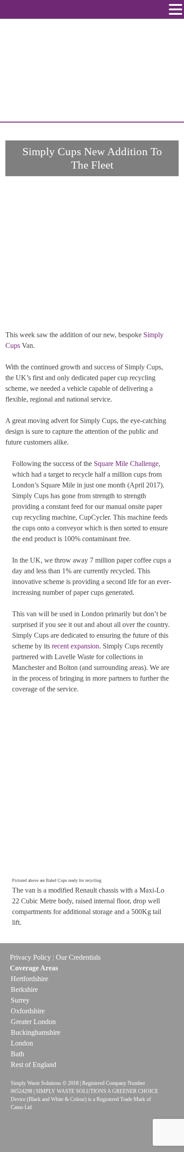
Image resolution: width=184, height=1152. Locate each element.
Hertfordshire (29, 979)
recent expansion (75, 646)
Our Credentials (78, 957)
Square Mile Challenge (126, 463)
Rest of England (33, 1064)
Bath (17, 1054)
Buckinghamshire (35, 1032)
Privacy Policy (30, 957)
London (22, 1043)
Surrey (20, 1000)
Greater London (33, 1021)
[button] (175, 10)
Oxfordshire (28, 1011)
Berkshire (24, 989)
